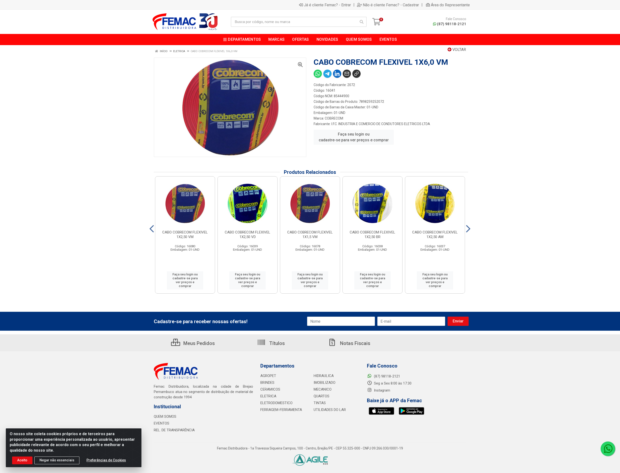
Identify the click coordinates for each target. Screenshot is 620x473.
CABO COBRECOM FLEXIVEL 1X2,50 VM (185, 234)
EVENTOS (161, 423)
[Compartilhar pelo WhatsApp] (318, 74)
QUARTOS (321, 396)
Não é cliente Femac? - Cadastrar (391, 5)
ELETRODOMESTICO (276, 403)
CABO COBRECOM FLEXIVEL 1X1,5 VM (310, 234)
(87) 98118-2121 (451, 24)
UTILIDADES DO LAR (330, 410)
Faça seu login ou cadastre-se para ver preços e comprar (354, 137)
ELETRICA (268, 396)
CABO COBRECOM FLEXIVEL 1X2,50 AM (435, 234)
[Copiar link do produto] (356, 74)
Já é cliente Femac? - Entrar (327, 5)
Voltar (458, 49)
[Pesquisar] (361, 22)
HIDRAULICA (324, 376)
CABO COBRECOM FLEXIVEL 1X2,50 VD (247, 234)
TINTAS (320, 403)
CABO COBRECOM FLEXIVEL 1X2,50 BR (372, 234)
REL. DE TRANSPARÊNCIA (174, 430)
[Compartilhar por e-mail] (347, 74)
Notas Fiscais (354, 343)
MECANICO (323, 389)
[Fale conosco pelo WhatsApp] (608, 448)
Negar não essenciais (56, 460)
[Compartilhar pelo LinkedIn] (337, 74)
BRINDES (267, 382)
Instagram (381, 390)
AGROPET (268, 376)
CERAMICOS (270, 389)
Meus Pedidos (198, 343)
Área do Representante (450, 5)
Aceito (22, 460)
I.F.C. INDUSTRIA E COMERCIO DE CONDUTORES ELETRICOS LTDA (380, 124)
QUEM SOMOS (165, 416)
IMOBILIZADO (324, 382)
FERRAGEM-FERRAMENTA (281, 410)
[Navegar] (152, 229)
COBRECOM (334, 118)
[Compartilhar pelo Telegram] (327, 74)
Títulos (276, 343)
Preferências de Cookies (106, 460)
